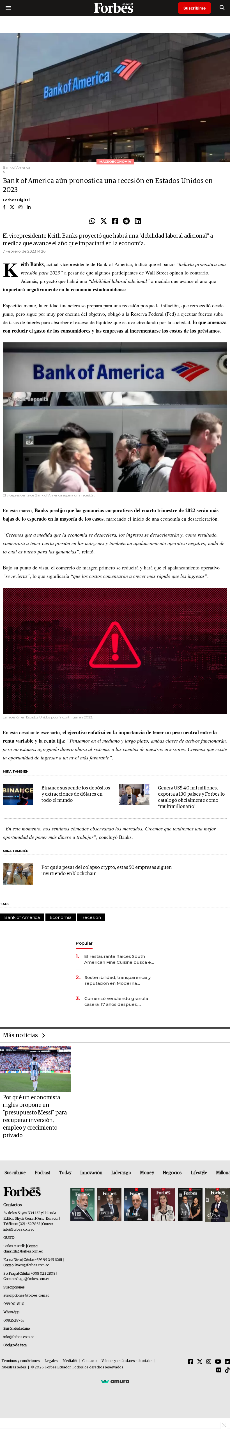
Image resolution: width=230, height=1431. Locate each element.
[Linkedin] (138, 221)
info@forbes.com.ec (18, 1229)
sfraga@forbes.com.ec (32, 1279)
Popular (84, 943)
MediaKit (70, 1361)
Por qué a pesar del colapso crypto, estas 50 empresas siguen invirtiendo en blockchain (107, 870)
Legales (51, 1361)
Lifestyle (199, 1173)
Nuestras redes (13, 1367)
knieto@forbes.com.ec (32, 1265)
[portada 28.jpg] (163, 1205)
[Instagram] (208, 1362)
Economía (61, 917)
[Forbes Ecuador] (115, 8)
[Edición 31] (82, 1205)
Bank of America (22, 917)
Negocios (172, 1173)
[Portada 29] (136, 1205)
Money (147, 1173)
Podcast (42, 1173)
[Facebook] (115, 221)
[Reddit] (126, 221)
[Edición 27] (190, 1205)
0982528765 (13, 1320)
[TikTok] (227, 1370)
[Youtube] (218, 1362)
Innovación (91, 1173)
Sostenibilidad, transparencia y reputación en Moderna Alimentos (118, 980)
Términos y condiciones (20, 1361)
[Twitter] (103, 221)
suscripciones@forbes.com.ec (26, 1295)
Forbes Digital (16, 200)
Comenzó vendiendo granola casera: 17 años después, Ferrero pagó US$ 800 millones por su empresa (118, 1001)
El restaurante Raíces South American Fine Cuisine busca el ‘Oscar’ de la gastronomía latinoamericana (118, 959)
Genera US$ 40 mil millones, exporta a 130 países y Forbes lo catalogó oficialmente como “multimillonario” (191, 797)
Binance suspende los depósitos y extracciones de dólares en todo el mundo (76, 794)
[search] (222, 8)
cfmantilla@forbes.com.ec (22, 1251)
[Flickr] (218, 1370)
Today (65, 1173)
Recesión (91, 917)
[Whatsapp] (92, 221)
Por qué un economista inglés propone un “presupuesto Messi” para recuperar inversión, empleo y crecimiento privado (35, 1116)
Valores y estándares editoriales (127, 1361)
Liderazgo (121, 1173)
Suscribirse (194, 8)
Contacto (89, 1361)
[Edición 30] (109, 1205)
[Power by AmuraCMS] (115, 1381)
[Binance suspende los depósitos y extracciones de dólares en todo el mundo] (18, 794)
